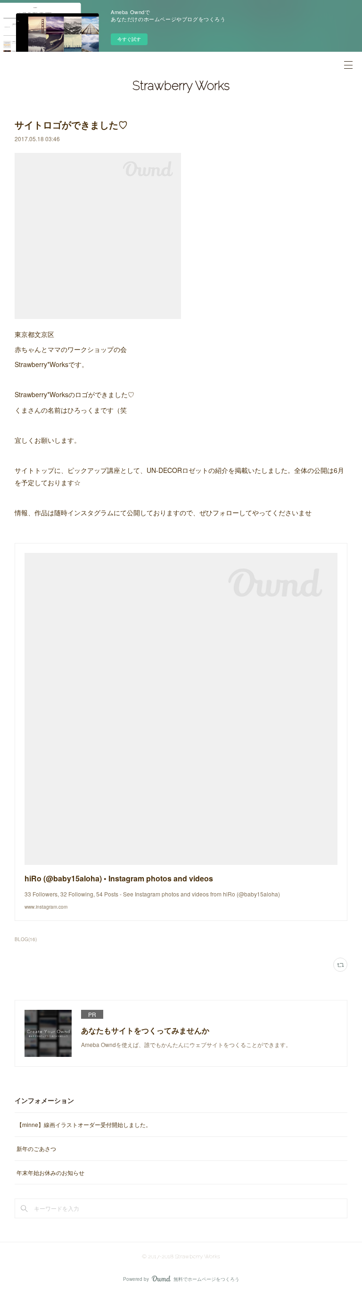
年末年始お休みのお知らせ (50, 1172)
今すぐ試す (129, 39)
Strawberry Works (181, 86)
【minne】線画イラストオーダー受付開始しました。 (83, 1124)
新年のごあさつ (36, 1148)
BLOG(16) (26, 939)
